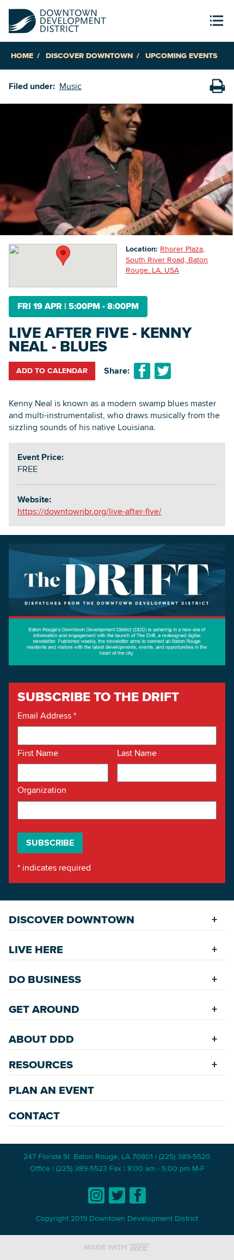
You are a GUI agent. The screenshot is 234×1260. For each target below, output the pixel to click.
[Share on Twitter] (163, 371)
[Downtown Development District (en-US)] (57, 18)
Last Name (137, 753)
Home (22, 55)
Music (70, 86)
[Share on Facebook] (142, 371)
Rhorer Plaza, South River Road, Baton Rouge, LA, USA (167, 259)
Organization (41, 790)
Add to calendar (52, 370)
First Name (37, 753)
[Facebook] (137, 1195)
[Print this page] (217, 86)
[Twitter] (117, 1195)
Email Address (46, 716)
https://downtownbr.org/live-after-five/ (89, 511)
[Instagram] (96, 1195)
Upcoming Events (181, 55)
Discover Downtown (89, 55)
